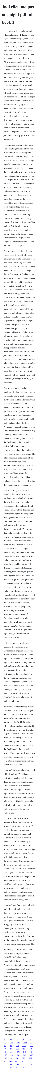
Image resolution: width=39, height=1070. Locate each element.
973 (18, 1052)
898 (23, 1049)
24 (17, 1040)
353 (23, 1064)
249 (10, 1061)
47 (31, 1043)
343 (24, 1052)
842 (24, 1055)
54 (4, 1061)
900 (24, 1067)
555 (5, 1067)
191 (5, 1046)
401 (11, 1046)
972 (23, 1058)
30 (11, 1058)
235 (17, 1058)
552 (5, 1064)
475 (11, 1049)
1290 (24, 1046)
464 (11, 1064)
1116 (5, 1058)
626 (16, 1061)
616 (23, 1040)
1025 (31, 1055)
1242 (31, 1046)
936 (12, 1055)
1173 (18, 1067)
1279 (11, 1043)
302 (5, 1040)
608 (31, 1052)
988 (5, 1052)
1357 (11, 1052)
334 (18, 1043)
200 (11, 1040)
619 (17, 1064)
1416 (29, 1040)
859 (17, 1046)
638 (18, 1055)
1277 (30, 1058)
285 (23, 1061)
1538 (30, 1049)
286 (11, 1067)
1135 (29, 1061)
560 (5, 1049)
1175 (5, 1055)
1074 (30, 1064)
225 (17, 1049)
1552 (25, 1043)
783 (5, 1043)
